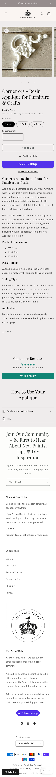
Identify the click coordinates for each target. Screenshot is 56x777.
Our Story (11, 565)
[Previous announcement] (5, 3)
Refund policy (13, 579)
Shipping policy (38, 773)
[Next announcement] (50, 3)
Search (9, 559)
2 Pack (22, 124)
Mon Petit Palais (26, 765)
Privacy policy (40, 769)
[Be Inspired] (46, 482)
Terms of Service (14, 572)
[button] (6, 14)
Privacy (9, 592)
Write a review (27, 375)
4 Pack (37, 124)
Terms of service (22, 773)
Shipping (10, 586)
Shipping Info (19, 114)
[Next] (34, 82)
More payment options (28, 171)
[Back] (21, 82)
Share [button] (8, 331)
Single (8, 124)
